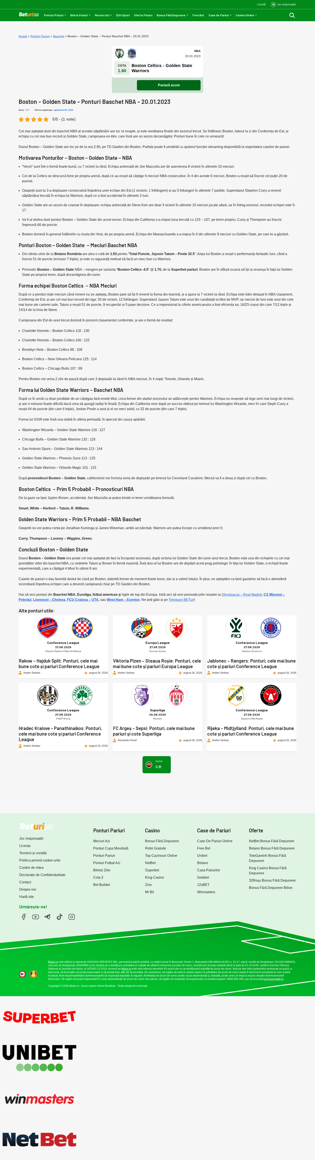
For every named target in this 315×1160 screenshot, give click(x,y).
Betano (202, 863)
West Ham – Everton (123, 600)
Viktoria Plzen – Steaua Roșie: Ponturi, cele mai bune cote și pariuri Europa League (157, 663)
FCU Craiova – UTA (83, 600)
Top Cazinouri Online (161, 855)
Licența (24, 846)
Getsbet (203, 877)
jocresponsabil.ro (273, 979)
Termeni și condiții (33, 853)
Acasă (23, 36)
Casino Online (245, 15)
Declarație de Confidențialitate (42, 875)
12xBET (203, 885)
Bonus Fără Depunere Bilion (270, 888)
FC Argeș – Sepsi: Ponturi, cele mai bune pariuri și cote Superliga (154, 730)
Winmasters (206, 892)
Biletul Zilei (101, 870)
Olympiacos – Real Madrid (242, 594)
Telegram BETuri (181, 600)
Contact (25, 882)
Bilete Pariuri (79, 15)
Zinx (148, 885)
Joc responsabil (31, 838)
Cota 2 (98, 877)
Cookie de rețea (31, 867)
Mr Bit (149, 892)
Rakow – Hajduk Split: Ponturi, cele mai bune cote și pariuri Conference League (59, 663)
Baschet (58, 36)
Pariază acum (169, 85)
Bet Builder (101, 885)
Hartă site (26, 897)
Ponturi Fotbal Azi (106, 863)
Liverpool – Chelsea (49, 600)
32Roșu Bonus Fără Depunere (272, 880)
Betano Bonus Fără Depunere (272, 848)
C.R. (27, 110)
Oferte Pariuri (143, 15)
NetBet (150, 863)
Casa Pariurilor (208, 870)
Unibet (202, 855)
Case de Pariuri (218, 15)
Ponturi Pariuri (53, 15)
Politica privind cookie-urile (39, 860)
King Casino (154, 877)
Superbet (152, 870)
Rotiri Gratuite (155, 848)
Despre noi (27, 889)
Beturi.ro (53, 961)
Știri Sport (123, 15)
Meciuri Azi (102, 15)
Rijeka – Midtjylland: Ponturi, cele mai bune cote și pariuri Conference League (250, 730)
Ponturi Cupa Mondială (110, 848)
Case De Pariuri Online (214, 841)
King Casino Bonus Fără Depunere (267, 870)
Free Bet (198, 15)
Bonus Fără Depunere (171, 15)
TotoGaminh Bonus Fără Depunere (267, 858)
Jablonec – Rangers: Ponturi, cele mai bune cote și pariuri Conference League (251, 663)
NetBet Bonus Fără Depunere (271, 841)
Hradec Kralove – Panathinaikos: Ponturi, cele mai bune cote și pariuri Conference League (60, 733)
